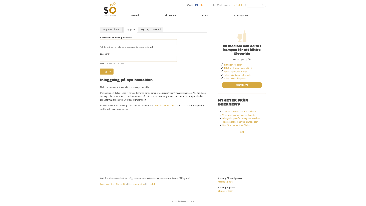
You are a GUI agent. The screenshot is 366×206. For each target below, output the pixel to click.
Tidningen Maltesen (233, 65)
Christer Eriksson (225, 191)
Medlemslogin (223, 5)
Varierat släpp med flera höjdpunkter (239, 115)
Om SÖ (204, 15)
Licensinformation (136, 184)
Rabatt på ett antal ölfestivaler (238, 75)
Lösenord (105, 54)
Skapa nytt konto (111, 29)
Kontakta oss (241, 15)
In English (237, 5)
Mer (242, 132)
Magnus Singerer (225, 182)
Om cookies (121, 184)
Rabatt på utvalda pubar (235, 78)
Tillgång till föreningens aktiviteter (239, 68)
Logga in (131, 29)
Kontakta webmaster (164, 105)
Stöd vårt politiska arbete (235, 72)
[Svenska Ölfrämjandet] (110, 8)
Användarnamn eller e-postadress (116, 37)
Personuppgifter (107, 184)
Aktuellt (135, 15)
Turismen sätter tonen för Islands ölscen (240, 122)
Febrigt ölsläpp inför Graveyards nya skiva (241, 118)
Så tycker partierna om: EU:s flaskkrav (239, 111)
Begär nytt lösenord (151, 29)
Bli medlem (170, 15)
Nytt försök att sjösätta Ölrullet (236, 125)
